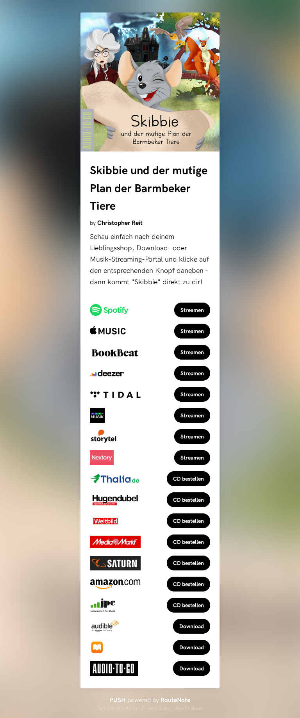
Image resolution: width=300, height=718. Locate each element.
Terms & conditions (117, 708)
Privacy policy (156, 708)
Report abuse (189, 708)
